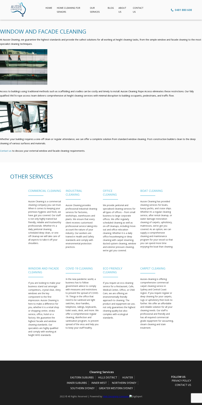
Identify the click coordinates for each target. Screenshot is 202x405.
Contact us (6, 150)
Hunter (127, 377)
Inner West (99, 383)
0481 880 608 (183, 10)
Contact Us (183, 385)
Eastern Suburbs (82, 377)
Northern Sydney (124, 383)
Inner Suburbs (77, 383)
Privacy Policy (181, 380)
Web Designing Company (116, 396)
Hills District (107, 377)
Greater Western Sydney (116, 388)
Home (48, 7)
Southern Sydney (82, 388)
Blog (111, 7)
